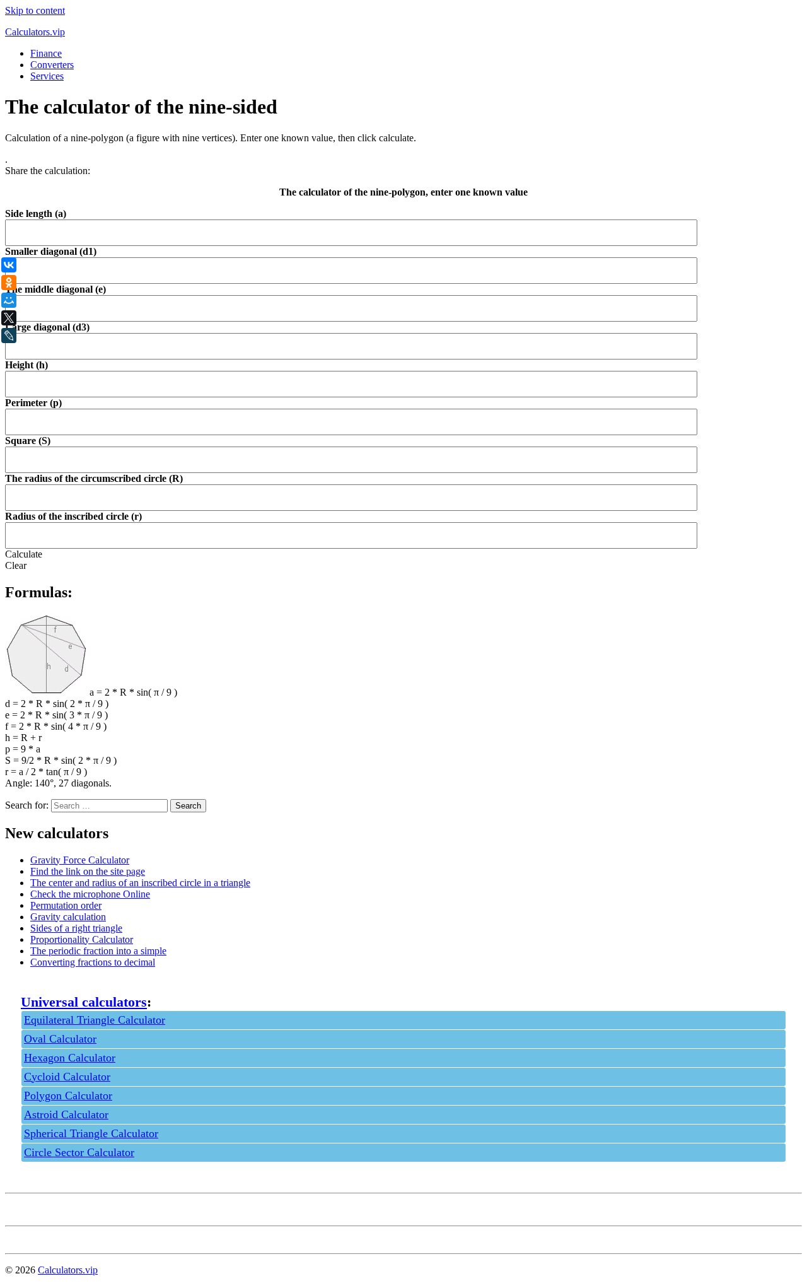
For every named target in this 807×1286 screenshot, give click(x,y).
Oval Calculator (60, 1038)
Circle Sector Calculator (79, 1152)
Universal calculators (84, 1002)
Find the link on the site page (87, 871)
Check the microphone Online (90, 894)
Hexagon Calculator (69, 1057)
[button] (23, 554)
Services (47, 76)
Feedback (24, 1237)
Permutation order (66, 905)
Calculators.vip (35, 31)
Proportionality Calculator (81, 939)
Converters (52, 64)
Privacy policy (33, 1209)
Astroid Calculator (66, 1114)
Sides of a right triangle (76, 928)
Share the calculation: (47, 170)
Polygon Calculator (68, 1095)
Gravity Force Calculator (79, 860)
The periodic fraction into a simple (98, 950)
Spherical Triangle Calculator (91, 1133)
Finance (46, 53)
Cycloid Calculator (67, 1076)
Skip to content (35, 10)
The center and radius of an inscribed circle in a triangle (140, 882)
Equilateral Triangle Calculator (94, 1020)
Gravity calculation (68, 916)
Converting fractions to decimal (92, 962)
